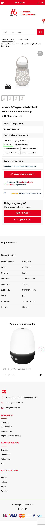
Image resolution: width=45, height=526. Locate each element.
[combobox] (19, 32)
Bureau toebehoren (20, 40)
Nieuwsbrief (6, 454)
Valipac (4, 482)
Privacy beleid (6, 431)
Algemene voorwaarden (11, 436)
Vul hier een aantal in (12, 129)
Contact (4, 450)
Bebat (3, 486)
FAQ (2, 463)
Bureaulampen (7, 42)
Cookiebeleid (6, 427)
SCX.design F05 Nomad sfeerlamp (17, 369)
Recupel (4, 491)
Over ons (4, 422)
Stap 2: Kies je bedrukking (16, 135)
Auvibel (4, 477)
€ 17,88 (8, 375)
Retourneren (6, 459)
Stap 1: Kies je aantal (13, 123)
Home (3, 40)
